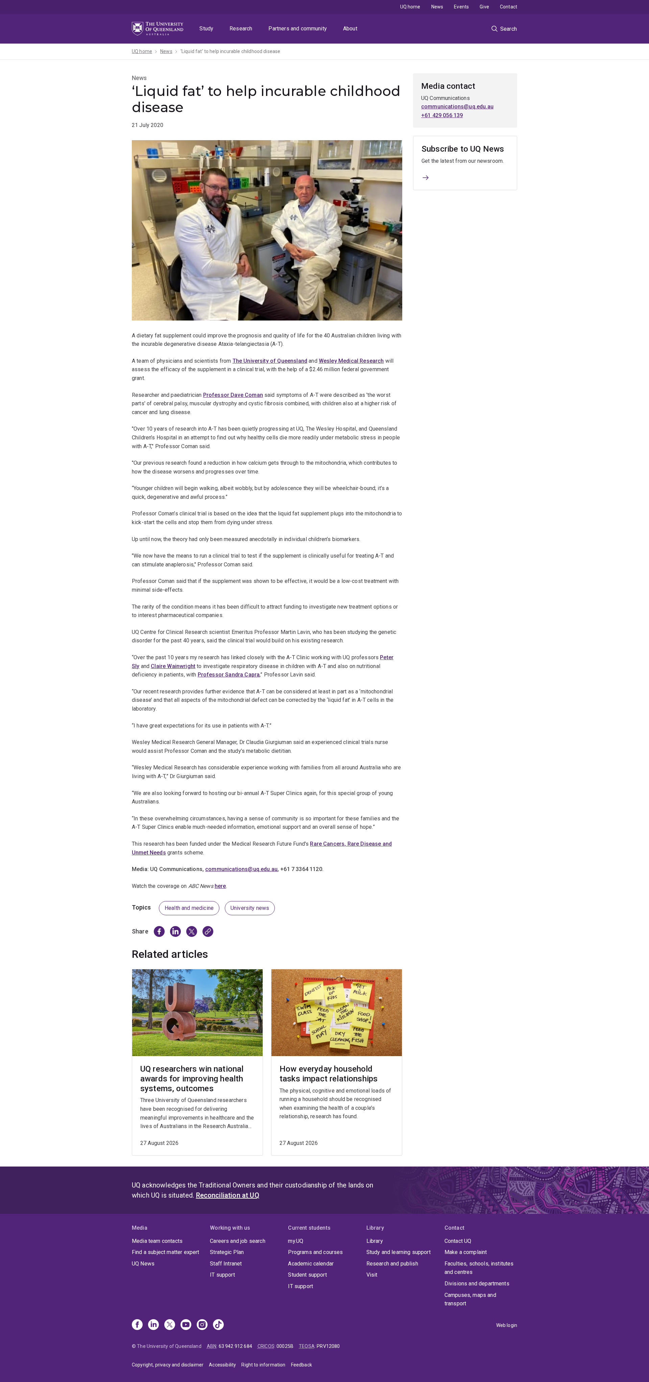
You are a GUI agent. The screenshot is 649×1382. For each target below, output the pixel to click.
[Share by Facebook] (159, 931)
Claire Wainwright (173, 666)
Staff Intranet (226, 1263)
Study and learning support (398, 1252)
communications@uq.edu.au (457, 106)
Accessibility (222, 1364)
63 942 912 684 (235, 1346)
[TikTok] (218, 1325)
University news (250, 908)
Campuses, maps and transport (470, 1299)
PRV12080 (328, 1346)
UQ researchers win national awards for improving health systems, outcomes (191, 1078)
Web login (506, 1325)
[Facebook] (137, 1325)
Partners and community (297, 28)
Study (206, 28)
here (220, 886)
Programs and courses (315, 1252)
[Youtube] (186, 1325)
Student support (307, 1275)
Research (241, 28)
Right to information (263, 1364)
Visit (372, 1275)
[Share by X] (191, 931)
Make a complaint (465, 1252)
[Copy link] (207, 931)
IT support (222, 1275)
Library (374, 1241)
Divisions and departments (476, 1283)
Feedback (301, 1364)
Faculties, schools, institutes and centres (479, 1268)
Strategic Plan (227, 1252)
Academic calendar (311, 1263)
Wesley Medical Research (351, 361)
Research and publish (392, 1263)
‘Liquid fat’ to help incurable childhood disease (231, 51)
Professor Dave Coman (233, 395)
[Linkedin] (153, 1325)
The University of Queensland (270, 361)
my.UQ (295, 1241)
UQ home (410, 6)
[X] (169, 1325)
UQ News (143, 1263)
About (350, 28)
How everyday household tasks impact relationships (329, 1073)
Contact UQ (458, 1241)
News (437, 6)
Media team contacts (157, 1241)
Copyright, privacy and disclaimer (167, 1364)
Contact (508, 6)
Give (484, 6)
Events (461, 6)
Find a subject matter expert (165, 1252)
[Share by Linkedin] (175, 931)
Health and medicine (189, 908)
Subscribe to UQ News (463, 149)
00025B (285, 1346)
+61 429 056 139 (442, 115)
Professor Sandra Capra (229, 674)
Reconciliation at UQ (227, 1195)
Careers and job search (237, 1241)
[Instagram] (202, 1325)
